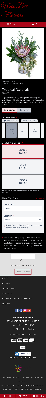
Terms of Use (40, 389)
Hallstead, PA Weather (11, 385)
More (5, 105)
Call (8, 395)
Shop (13, 24)
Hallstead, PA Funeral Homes (16, 377)
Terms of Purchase (23, 389)
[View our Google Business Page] (21, 311)
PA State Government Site (34, 385)
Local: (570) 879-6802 (23, 329)
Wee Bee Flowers (14, 11)
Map (24, 395)
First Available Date (29, 121)
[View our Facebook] (17, 311)
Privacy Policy (6, 389)
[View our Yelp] (29, 311)
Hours (39, 395)
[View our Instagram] (25, 311)
